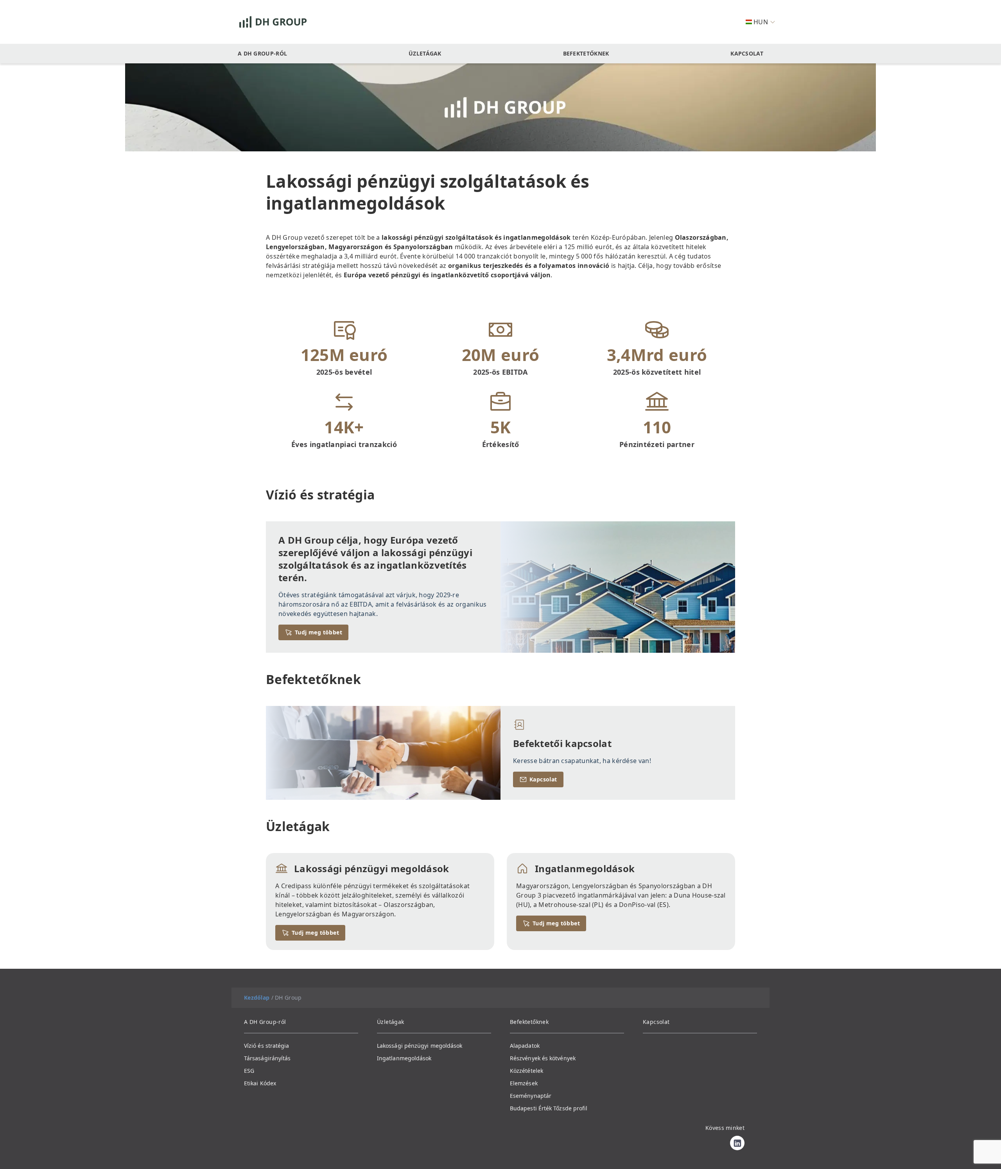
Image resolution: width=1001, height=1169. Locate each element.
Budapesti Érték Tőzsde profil (548, 1108)
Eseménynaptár (530, 1095)
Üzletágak (425, 53)
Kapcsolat (746, 53)
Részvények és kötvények (543, 1058)
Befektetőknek (586, 53)
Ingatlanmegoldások (404, 1058)
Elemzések (524, 1083)
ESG (249, 1070)
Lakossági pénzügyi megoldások (419, 1045)
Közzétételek (526, 1070)
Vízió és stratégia (266, 1045)
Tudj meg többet (318, 632)
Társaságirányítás (267, 1058)
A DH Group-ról (262, 53)
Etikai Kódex (260, 1083)
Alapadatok (525, 1045)
